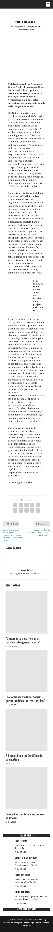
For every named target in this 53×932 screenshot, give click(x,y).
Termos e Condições (12, 922)
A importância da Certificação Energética (24, 757)
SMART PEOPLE (26, 835)
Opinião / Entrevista (26, 29)
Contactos (26, 925)
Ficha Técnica (42, 922)
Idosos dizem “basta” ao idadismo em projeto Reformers (38, 298)
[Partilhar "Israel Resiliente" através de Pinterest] (38, 505)
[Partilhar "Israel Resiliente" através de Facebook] (15, 505)
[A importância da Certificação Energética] (27, 730)
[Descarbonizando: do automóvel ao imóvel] (27, 788)
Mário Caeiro (26, 26)
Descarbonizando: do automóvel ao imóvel (25, 816)
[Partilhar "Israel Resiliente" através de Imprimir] (38, 510)
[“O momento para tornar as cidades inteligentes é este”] (27, 612)
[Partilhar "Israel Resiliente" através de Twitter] (21, 505)
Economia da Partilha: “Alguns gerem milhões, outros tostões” (25, 699)
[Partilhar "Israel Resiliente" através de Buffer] (21, 510)
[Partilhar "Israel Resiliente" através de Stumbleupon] (26, 510)
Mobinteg (41, 919)
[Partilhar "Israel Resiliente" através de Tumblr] (32, 505)
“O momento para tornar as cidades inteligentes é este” (23, 640)
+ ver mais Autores (26, 909)
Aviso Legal (29, 922)
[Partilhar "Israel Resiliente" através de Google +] (26, 505)
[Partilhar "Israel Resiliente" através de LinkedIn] (15, 510)
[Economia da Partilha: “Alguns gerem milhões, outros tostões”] (27, 671)
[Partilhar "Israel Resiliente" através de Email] (32, 510)
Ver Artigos (20, 852)
